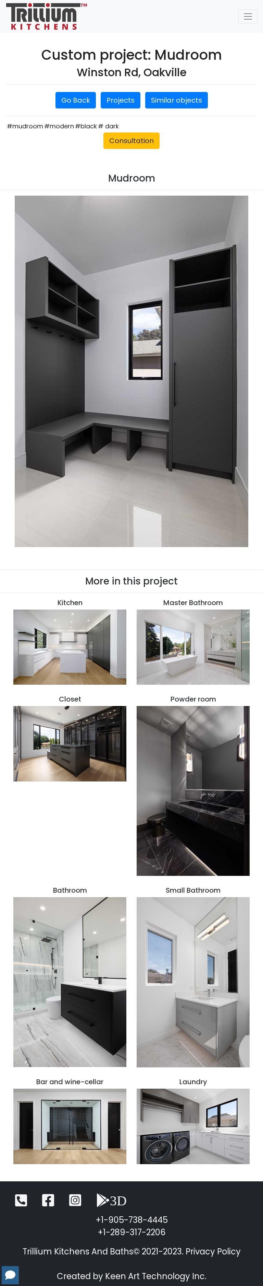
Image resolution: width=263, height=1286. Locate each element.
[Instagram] (75, 1203)
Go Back (75, 100)
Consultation (131, 141)
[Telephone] (21, 1203)
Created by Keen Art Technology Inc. (131, 1276)
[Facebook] (48, 1203)
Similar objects (176, 100)
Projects (121, 100)
